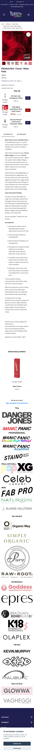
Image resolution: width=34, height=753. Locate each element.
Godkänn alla (17, 743)
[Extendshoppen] (16, 14)
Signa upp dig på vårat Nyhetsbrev (17, 403)
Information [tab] (8, 134)
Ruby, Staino (17, 386)
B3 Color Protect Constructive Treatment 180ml (16, 122)
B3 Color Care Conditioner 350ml (15, 97)
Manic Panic (15, 24)
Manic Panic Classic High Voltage (12, 26)
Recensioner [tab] (21, 134)
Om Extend (4, 717)
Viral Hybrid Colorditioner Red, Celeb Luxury (16, 109)
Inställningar (17, 748)
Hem (2, 24)
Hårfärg (8, 24)
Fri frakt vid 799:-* (13, 4)
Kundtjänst (5, 722)
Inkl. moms (20, 2)
